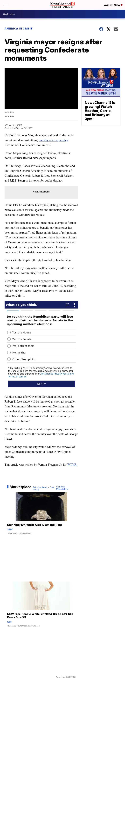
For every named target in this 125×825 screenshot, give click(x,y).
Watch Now (112, 5)
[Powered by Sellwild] (71, 677)
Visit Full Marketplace (62, 488)
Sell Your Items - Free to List (43, 488)
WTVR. (72, 464)
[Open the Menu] (5, 5)
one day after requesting (53, 140)
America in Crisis (19, 28)
